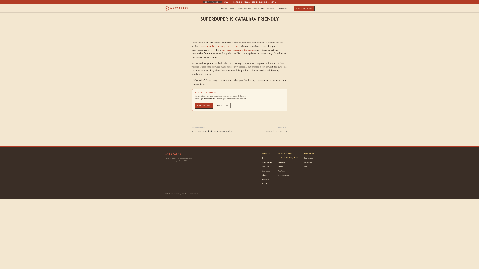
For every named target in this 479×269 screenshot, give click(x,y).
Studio (280, 166)
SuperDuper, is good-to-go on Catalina (219, 46)
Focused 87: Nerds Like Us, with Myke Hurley (212, 131)
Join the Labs (203, 105)
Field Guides (245, 8)
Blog (233, 8)
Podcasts (259, 8)
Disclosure (308, 162)
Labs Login (266, 171)
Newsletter (222, 105)
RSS (305, 166)
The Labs (265, 166)
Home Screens (283, 175)
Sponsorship (308, 158)
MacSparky (179, 8)
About (224, 8)
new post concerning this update (238, 50)
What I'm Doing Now (289, 158)
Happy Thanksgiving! (276, 131)
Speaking (281, 162)
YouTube (271, 8)
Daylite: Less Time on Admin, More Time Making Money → (250, 2)
